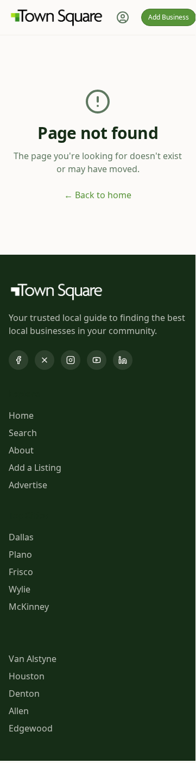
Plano (20, 554)
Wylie (19, 589)
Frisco (21, 572)
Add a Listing (35, 468)
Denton (24, 693)
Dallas (21, 537)
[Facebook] (18, 360)
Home (21, 415)
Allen (19, 711)
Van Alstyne (32, 659)
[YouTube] (96, 360)
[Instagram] (70, 360)
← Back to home (97, 195)
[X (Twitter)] (44, 360)
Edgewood (31, 728)
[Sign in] (122, 17)
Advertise (28, 485)
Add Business (168, 17)
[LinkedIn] (122, 360)
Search (23, 433)
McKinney (29, 607)
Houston (27, 676)
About (21, 450)
